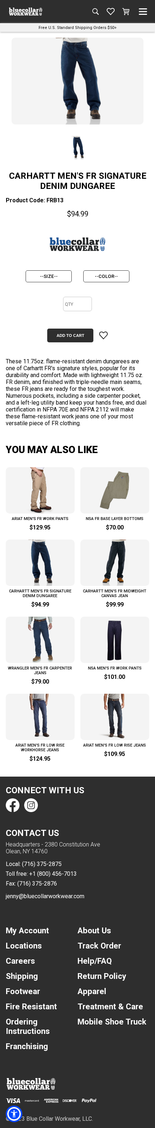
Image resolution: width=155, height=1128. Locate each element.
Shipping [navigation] (22, 976)
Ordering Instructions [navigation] (28, 1026)
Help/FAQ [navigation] (95, 961)
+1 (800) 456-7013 (53, 873)
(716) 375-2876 (37, 883)
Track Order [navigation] (99, 945)
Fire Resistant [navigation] (31, 1006)
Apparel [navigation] (92, 991)
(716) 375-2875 (42, 864)
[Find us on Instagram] (30, 805)
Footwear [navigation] (23, 991)
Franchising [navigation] (27, 1046)
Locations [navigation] (24, 945)
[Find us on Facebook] (12, 805)
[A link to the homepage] (25, 11)
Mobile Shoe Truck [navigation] (112, 1021)
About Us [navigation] (94, 930)
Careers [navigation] (20, 961)
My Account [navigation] (27, 930)
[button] (14, 1114)
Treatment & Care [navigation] (110, 1006)
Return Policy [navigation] (102, 976)
